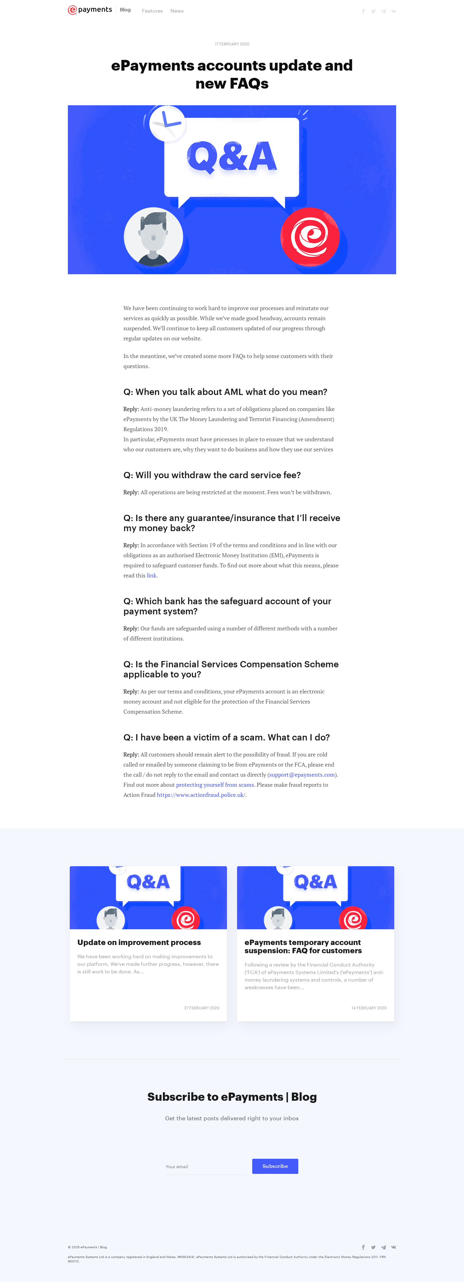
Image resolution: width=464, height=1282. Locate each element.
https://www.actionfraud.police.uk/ (201, 794)
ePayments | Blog (93, 1246)
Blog (125, 9)
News (177, 10)
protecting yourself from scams (215, 784)
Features (152, 10)
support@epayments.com (302, 774)
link (151, 575)
